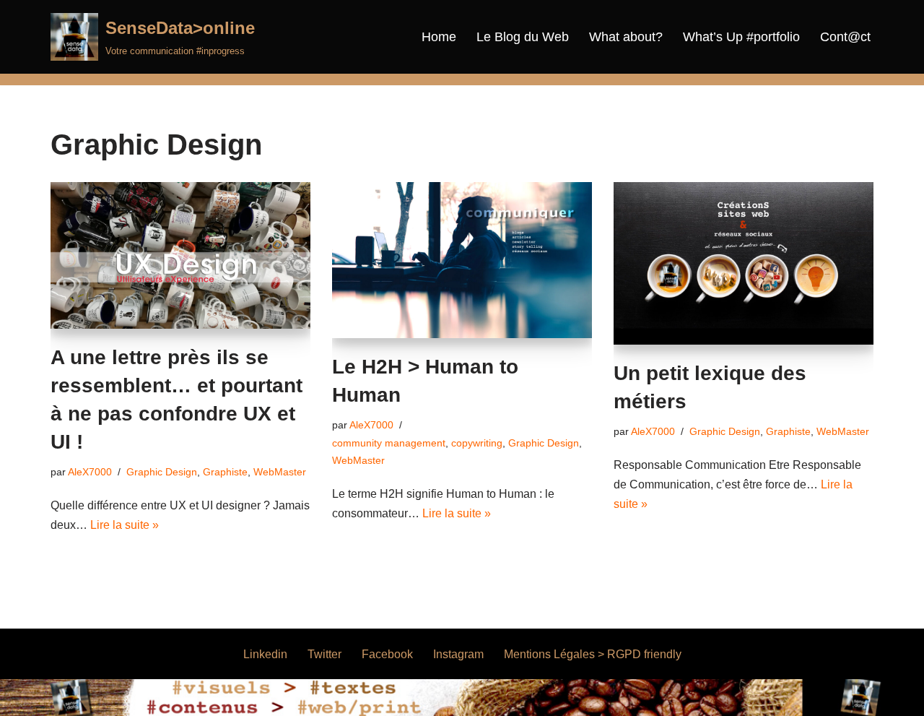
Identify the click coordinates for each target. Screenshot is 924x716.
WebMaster (279, 472)
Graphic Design (161, 472)
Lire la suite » (124, 525)
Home (439, 37)
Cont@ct (845, 37)
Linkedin (265, 654)
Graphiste (225, 472)
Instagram (458, 654)
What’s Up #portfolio (741, 37)
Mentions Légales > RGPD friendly (592, 654)
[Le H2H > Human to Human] (462, 260)
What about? (626, 37)
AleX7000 (90, 472)
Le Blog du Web (522, 37)
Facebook (387, 654)
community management (388, 443)
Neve (64, 697)
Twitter (324, 654)
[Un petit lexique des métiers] (743, 263)
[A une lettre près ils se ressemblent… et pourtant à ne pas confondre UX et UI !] (180, 255)
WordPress (183, 697)
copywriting (476, 443)
